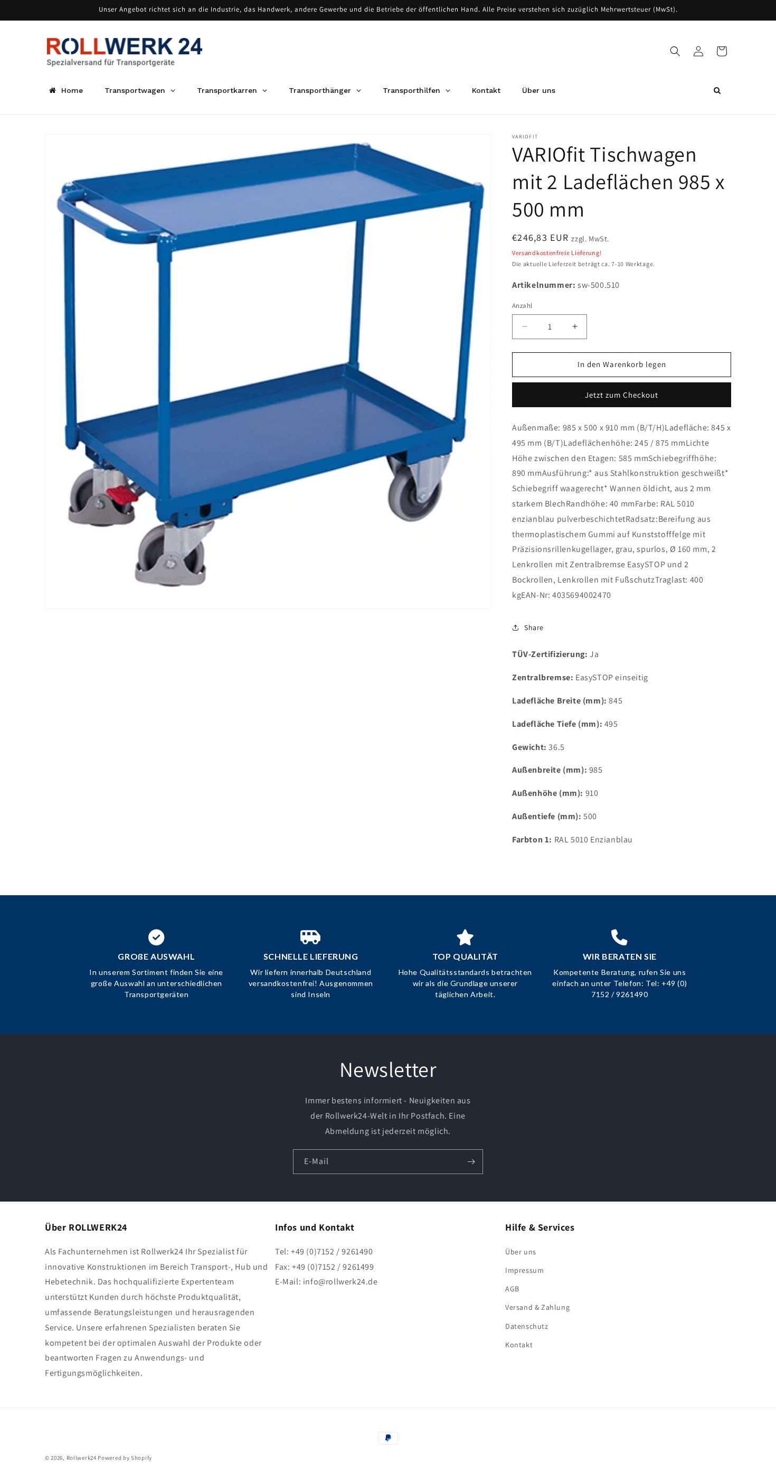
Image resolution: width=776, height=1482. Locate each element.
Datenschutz (526, 1326)
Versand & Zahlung (537, 1307)
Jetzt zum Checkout (621, 395)
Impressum (524, 1270)
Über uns (520, 1251)
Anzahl (522, 305)
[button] (675, 51)
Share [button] (534, 627)
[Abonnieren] (470, 1161)
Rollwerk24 (82, 1457)
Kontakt (519, 1344)
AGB (512, 1288)
